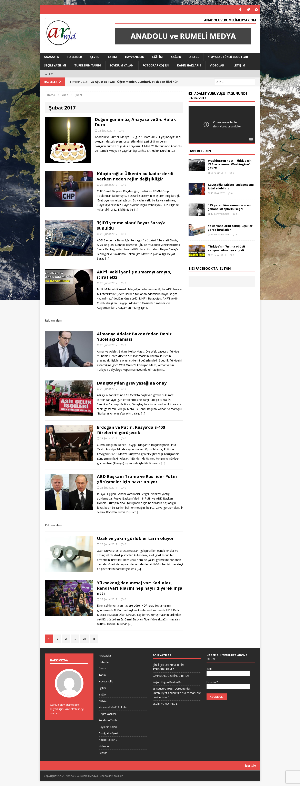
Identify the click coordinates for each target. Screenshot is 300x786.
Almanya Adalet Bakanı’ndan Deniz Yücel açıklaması (134, 336)
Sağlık (176, 57)
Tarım (112, 57)
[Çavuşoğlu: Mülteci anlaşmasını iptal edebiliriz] (197, 193)
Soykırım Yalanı (122, 65)
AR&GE (194, 57)
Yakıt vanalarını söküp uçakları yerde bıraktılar (230, 227)
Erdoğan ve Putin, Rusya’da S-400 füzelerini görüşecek (131, 430)
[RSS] (256, 9)
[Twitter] (248, 9)
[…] (173, 151)
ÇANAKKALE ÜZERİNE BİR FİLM (171, 676)
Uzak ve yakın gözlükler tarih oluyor (135, 538)
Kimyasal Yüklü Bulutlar (228, 57)
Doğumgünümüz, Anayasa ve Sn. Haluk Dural (135, 122)
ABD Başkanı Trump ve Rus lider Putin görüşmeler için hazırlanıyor (137, 479)
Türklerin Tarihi (87, 65)
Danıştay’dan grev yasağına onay (132, 383)
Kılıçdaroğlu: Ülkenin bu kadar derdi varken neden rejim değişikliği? (135, 176)
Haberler (74, 57)
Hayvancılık (134, 57)
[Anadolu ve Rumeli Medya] (75, 32)
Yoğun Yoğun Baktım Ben (168, 682)
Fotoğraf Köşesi (156, 65)
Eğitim (157, 57)
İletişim (238, 65)
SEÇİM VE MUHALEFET (166, 703)
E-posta (212, 682)
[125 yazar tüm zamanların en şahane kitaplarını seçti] (197, 213)
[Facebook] (240, 9)
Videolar (217, 65)
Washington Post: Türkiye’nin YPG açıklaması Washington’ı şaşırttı (229, 164)
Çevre (94, 57)
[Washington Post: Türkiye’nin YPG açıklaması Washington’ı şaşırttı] (197, 169)
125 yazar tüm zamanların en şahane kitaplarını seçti (229, 207)
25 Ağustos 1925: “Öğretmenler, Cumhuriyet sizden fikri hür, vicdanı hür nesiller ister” (177, 693)
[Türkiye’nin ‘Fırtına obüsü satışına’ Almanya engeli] (197, 254)
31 (84, 639)
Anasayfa (51, 57)
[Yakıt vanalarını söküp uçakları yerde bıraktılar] (197, 234)
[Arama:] (234, 82)
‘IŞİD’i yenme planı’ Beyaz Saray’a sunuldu (131, 225)
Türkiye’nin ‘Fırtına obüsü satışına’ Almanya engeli (226, 248)
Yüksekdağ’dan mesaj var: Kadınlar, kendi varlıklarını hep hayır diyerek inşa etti (139, 588)
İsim (209, 668)
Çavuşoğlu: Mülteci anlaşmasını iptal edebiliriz (231, 186)
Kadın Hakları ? (189, 65)
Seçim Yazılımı (55, 65)
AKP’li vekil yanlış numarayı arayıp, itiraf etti (134, 274)
